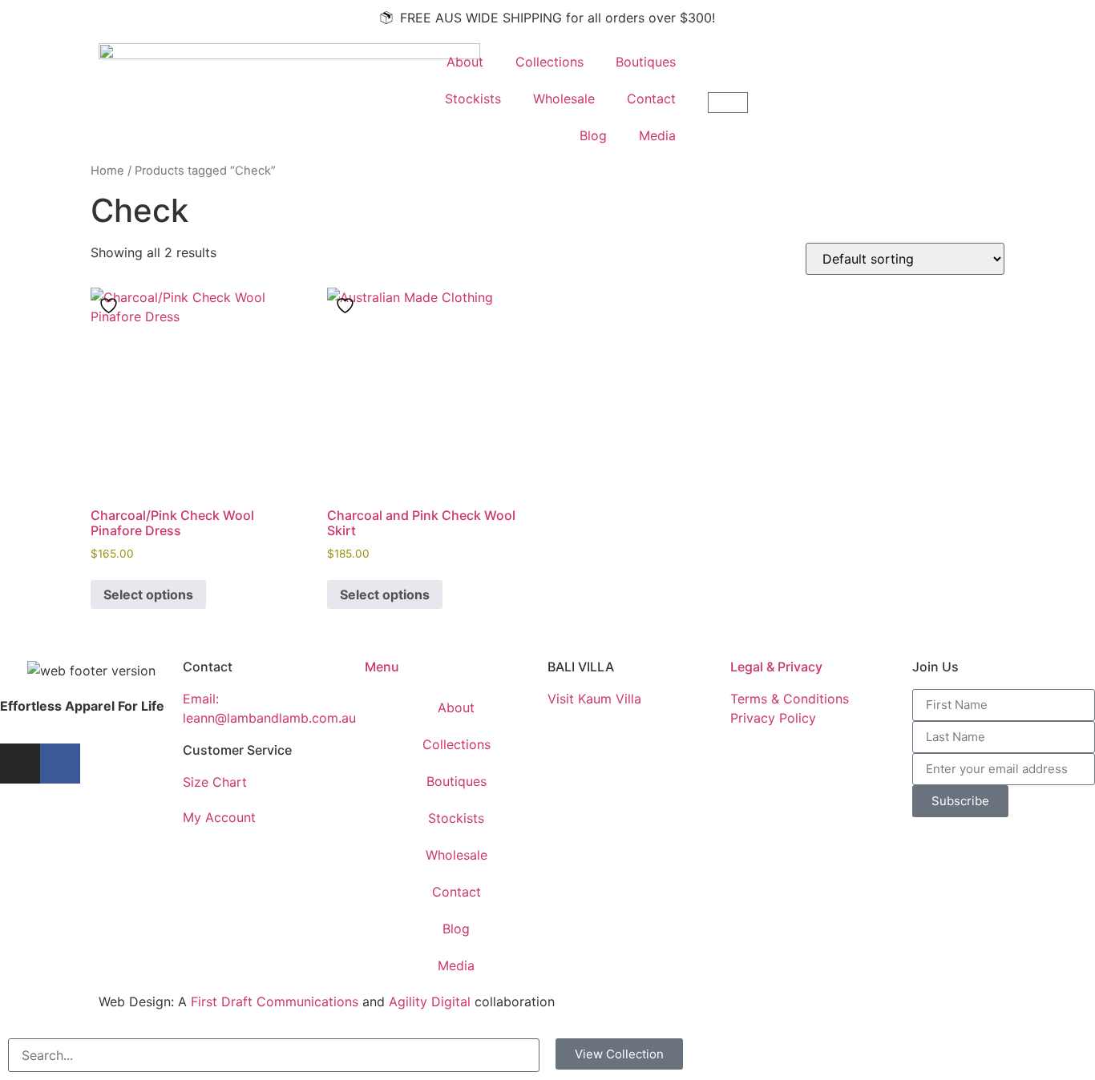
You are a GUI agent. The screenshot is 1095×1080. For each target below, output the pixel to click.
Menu (382, 667)
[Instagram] (20, 764)
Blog (593, 135)
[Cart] (728, 102)
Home (107, 170)
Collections (549, 62)
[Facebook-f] (60, 764)
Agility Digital (430, 1001)
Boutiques (646, 62)
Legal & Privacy (776, 667)
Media (657, 135)
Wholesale (564, 99)
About (464, 62)
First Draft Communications (274, 1001)
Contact (651, 99)
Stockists (473, 99)
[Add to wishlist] (111, 306)
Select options (148, 594)
